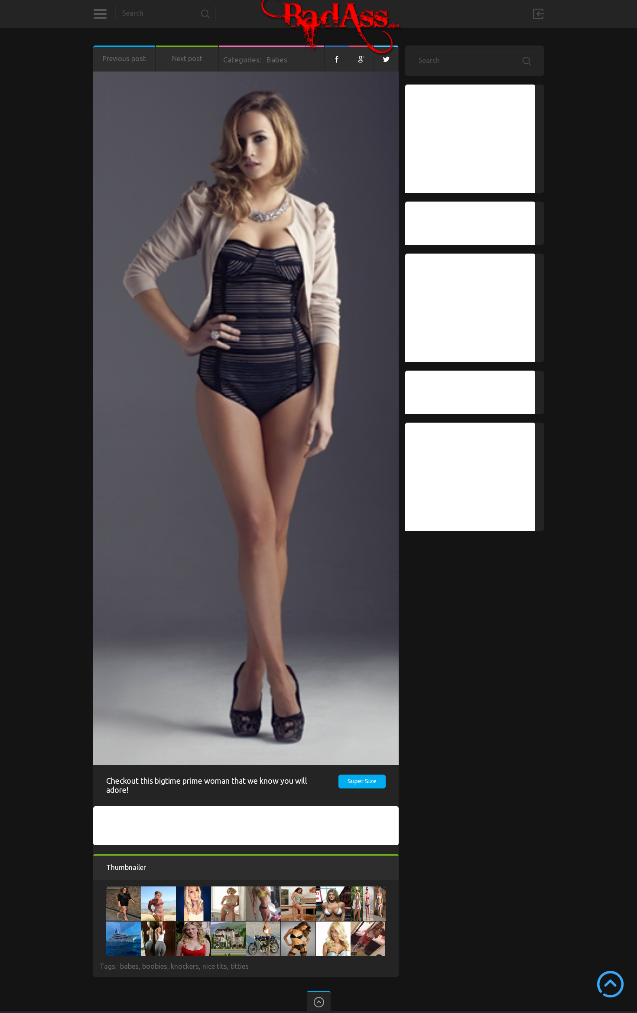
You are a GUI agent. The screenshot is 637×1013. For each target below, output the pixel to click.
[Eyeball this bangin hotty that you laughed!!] (263, 891)
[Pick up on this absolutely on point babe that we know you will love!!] (193, 926)
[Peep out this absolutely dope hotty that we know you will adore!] (123, 891)
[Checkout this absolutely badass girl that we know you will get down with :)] (298, 891)
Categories (100, 14)
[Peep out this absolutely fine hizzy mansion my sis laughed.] (228, 926)
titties (240, 966)
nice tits (214, 966)
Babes (276, 59)
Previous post (124, 58)
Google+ (361, 59)
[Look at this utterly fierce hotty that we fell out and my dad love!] (368, 891)
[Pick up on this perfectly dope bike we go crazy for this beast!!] (263, 926)
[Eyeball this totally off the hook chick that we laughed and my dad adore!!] (193, 891)
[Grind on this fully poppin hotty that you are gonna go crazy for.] (333, 891)
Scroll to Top (610, 984)
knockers (185, 966)
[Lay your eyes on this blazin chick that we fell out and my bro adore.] (333, 926)
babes (129, 966)
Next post (187, 58)
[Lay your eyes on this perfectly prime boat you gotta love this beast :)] (123, 926)
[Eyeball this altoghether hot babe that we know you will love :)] (228, 891)
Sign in (538, 14)
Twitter (386, 59)
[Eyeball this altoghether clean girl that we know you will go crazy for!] (368, 926)
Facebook (337, 59)
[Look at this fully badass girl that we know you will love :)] (158, 891)
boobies (154, 966)
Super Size (362, 781)
